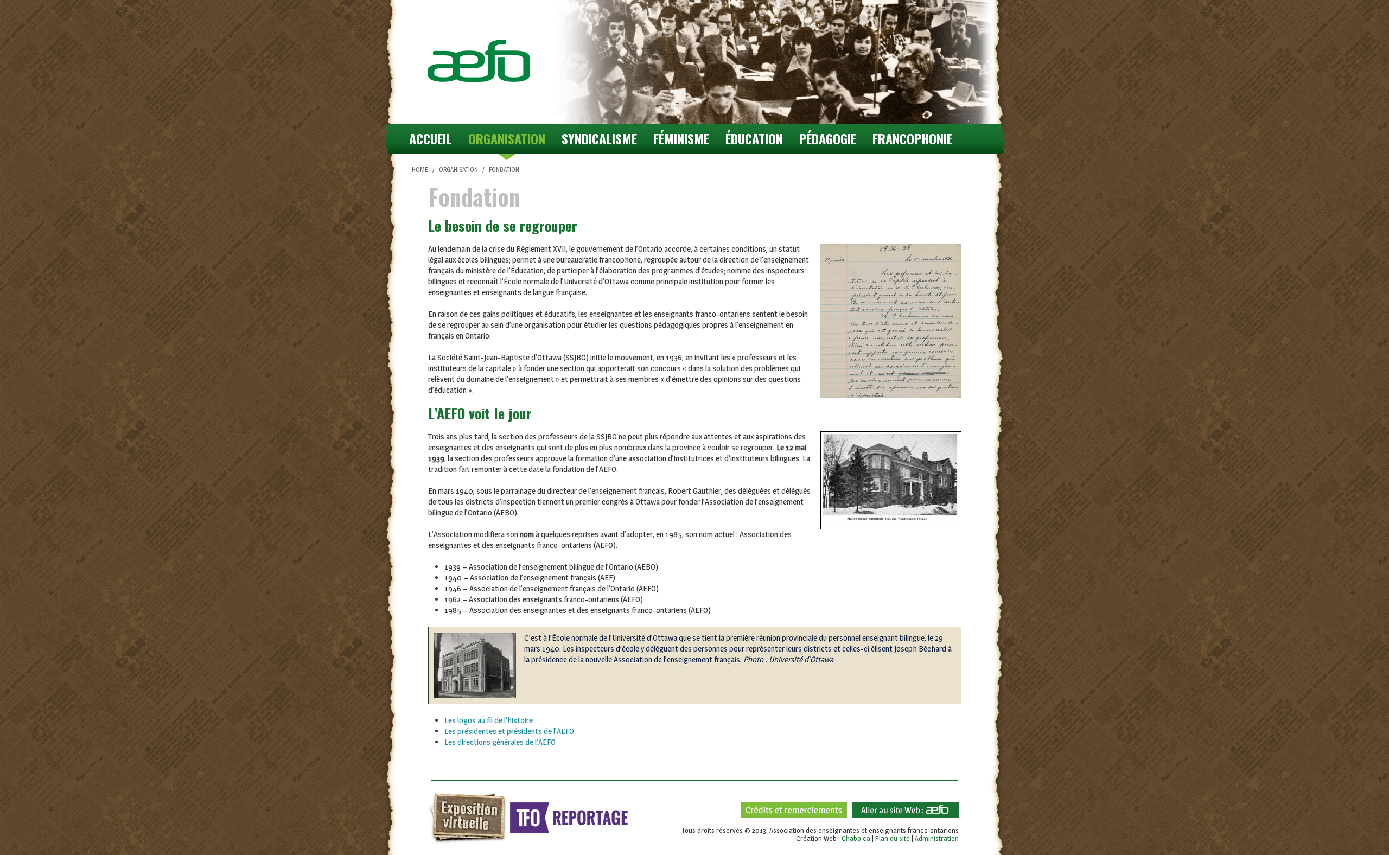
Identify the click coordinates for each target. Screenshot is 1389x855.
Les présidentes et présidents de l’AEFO (509, 731)
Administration (937, 838)
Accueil (430, 138)
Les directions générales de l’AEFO (500, 742)
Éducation (754, 138)
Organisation (506, 138)
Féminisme (681, 138)
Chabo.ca (856, 838)
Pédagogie (827, 138)
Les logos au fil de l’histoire (488, 720)
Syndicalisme (599, 138)
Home (420, 169)
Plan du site (892, 838)
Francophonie (912, 138)
